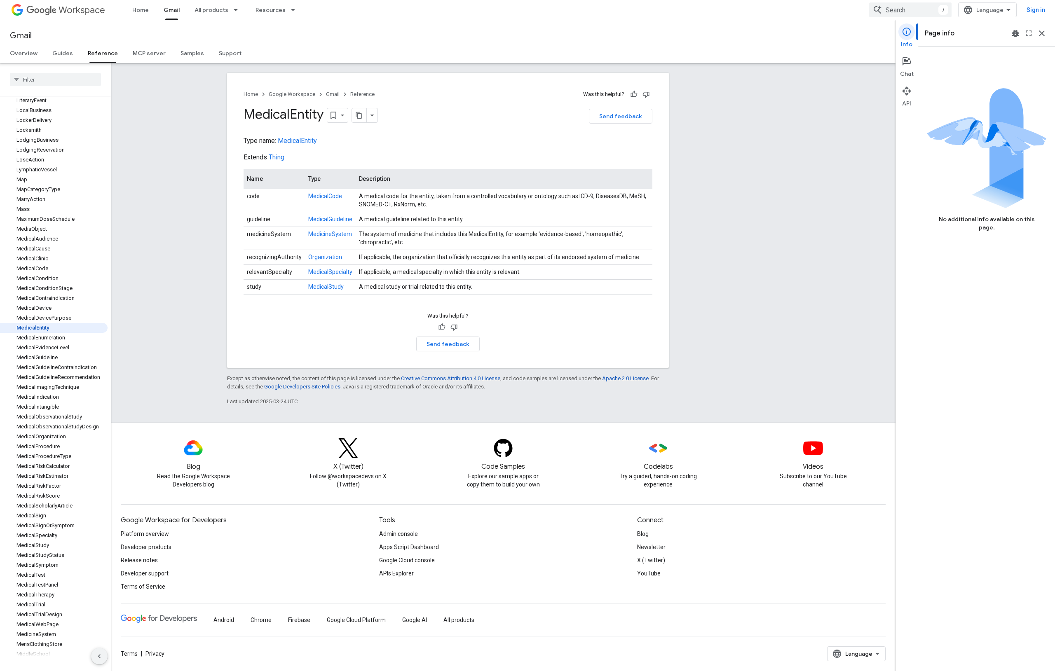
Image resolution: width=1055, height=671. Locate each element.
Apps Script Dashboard (409, 547)
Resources (271, 10)
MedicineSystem (330, 234)
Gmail (172, 10)
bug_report (1015, 33)
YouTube (649, 573)
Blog (643, 534)
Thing (276, 157)
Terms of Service (143, 586)
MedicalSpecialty (330, 272)
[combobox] (910, 9)
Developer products (146, 547)
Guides (62, 53)
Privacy (154, 653)
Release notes (139, 560)
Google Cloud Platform (356, 620)
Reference (103, 53)
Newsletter (651, 547)
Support (230, 53)
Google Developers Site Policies (302, 386)
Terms (129, 653)
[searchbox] (55, 79)
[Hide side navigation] (99, 656)
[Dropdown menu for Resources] (295, 10)
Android (223, 620)
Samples (192, 53)
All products (211, 10)
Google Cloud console (407, 560)
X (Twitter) (651, 560)
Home (140, 10)
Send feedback (620, 116)
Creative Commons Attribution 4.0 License (450, 378)
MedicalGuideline (330, 219)
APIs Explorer (396, 573)
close (1042, 33)
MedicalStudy (326, 286)
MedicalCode (325, 196)
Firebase (299, 620)
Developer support (145, 573)
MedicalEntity (297, 141)
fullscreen (1029, 33)
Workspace (82, 10)
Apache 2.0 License (625, 378)
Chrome (261, 620)
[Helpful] (634, 94)
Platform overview (145, 534)
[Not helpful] (646, 94)
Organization (325, 257)
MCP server (149, 53)
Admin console (398, 534)
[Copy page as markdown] (359, 115)
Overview (24, 53)
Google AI (414, 620)
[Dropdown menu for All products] (238, 10)
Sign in (1036, 10)
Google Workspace (292, 94)
